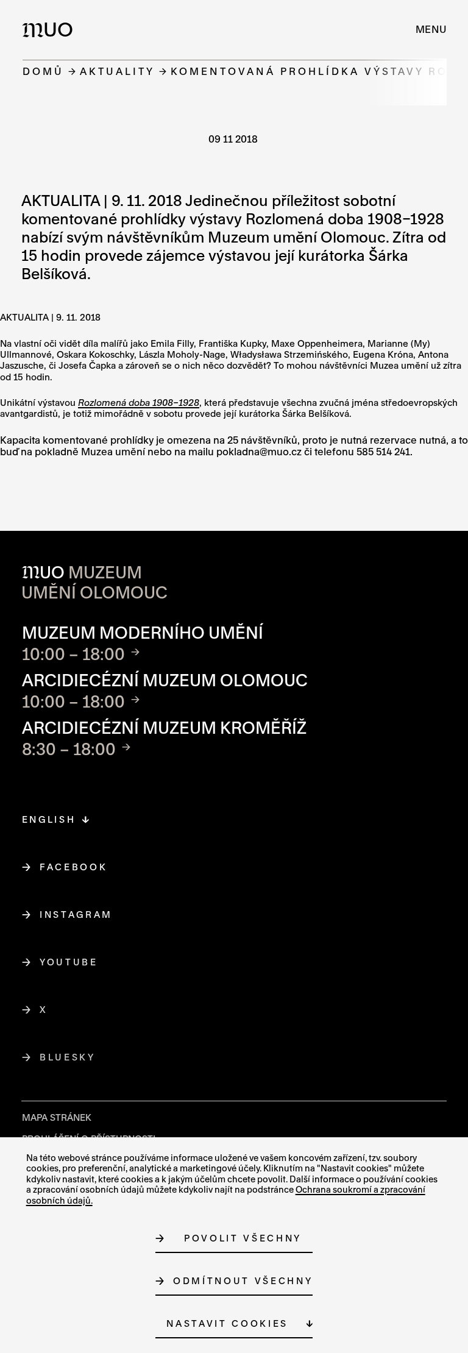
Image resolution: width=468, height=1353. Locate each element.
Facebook (74, 867)
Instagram (76, 914)
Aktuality (117, 71)
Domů (43, 71)
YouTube (69, 962)
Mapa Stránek (56, 1117)
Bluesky (68, 1057)
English (49, 819)
